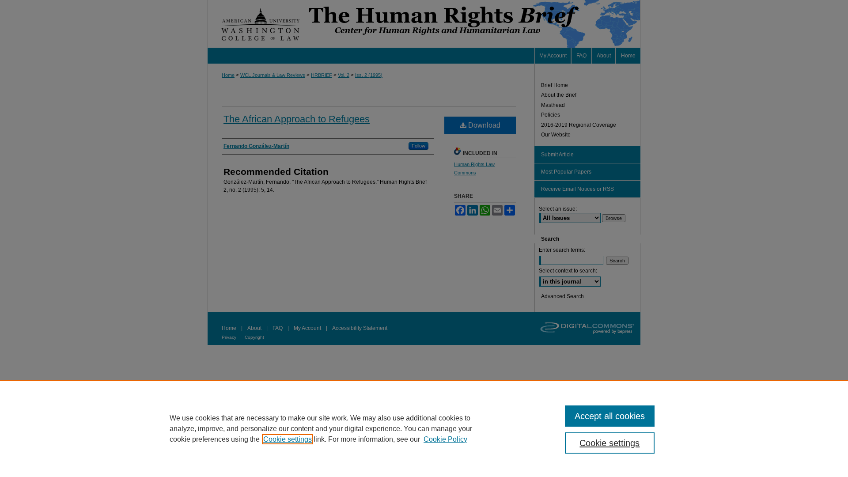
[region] (424, 428)
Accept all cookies (610, 416)
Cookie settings (287, 439)
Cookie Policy (445, 439)
